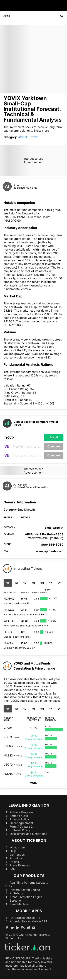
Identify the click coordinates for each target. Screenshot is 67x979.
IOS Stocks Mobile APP (25, 918)
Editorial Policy (20, 830)
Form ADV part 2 (21, 826)
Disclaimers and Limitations (28, 833)
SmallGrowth (26, 509)
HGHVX (9, 598)
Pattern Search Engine (25, 890)
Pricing (14, 862)
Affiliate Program (21, 812)
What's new (17, 847)
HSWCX (9, 610)
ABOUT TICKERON (29, 840)
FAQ (12, 869)
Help (13, 851)
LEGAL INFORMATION (29, 805)
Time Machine (19, 904)
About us (16, 858)
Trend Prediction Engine (26, 897)
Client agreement (21, 823)
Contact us (17, 854)
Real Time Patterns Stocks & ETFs (26, 884)
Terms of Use (19, 816)
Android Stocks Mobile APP (28, 921)
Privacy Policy (19, 819)
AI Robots (16, 893)
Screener (16, 900)
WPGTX (9, 621)
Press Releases (20, 865)
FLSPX (8, 632)
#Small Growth (28, 137)
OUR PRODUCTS (29, 876)
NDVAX (8, 643)
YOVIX (8, 728)
